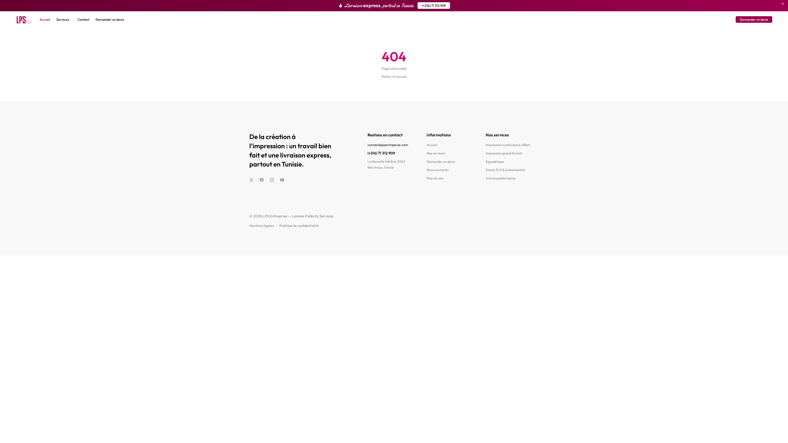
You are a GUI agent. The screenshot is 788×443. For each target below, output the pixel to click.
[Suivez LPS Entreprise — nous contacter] (251, 180)
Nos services (436, 153)
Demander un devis (110, 19)
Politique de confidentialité (299, 226)
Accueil (45, 19)
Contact (83, 19)
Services (62, 19)
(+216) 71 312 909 (381, 153)
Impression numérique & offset (508, 145)
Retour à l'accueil (394, 76)
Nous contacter (438, 170)
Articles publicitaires (501, 178)
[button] (434, 5)
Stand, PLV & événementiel (505, 170)
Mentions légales (261, 226)
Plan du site (435, 178)
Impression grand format (504, 153)
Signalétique (495, 162)
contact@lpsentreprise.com (388, 145)
